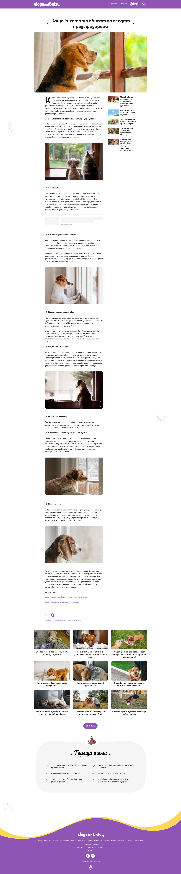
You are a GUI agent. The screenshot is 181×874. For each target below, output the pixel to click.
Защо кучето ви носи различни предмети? (52, 684)
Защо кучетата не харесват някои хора (62, 601)
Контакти (96, 844)
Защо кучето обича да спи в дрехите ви (90, 684)
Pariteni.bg (81, 840)
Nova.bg (113, 840)
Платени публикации (79, 847)
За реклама (88, 844)
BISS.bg (130, 840)
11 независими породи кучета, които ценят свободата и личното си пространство (126, 144)
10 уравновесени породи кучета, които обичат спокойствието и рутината (127, 101)
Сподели (47, 615)
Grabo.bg (73, 840)
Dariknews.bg (98, 840)
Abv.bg (40, 840)
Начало (36, 12)
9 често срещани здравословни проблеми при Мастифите (126, 131)
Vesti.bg (106, 840)
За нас (81, 844)
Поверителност (91, 847)
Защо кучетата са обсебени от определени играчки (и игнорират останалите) (129, 654)
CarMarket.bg (122, 840)
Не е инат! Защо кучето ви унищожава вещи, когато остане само (90, 654)
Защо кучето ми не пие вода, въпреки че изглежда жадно (128, 121)
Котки (123, 3)
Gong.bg (55, 840)
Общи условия (97, 861)
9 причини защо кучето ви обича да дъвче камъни (129, 712)
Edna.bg (89, 840)
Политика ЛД (101, 847)
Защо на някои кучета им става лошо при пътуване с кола (52, 712)
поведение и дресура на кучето (55, 620)
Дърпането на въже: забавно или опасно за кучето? (52, 653)
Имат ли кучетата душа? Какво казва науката (127, 112)
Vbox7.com (47, 840)
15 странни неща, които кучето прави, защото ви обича (91, 712)
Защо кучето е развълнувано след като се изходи (66, 596)
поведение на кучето (75, 620)
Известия (90, 850)
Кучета (113, 3)
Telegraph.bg (139, 840)
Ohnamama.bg (64, 840)
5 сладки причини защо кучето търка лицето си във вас (129, 684)
